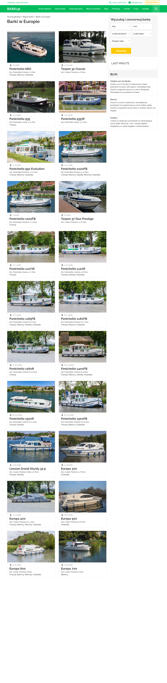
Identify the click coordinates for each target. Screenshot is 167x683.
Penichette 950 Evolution (26, 169)
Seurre (113, 99)
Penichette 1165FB (22, 318)
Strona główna (45, 9)
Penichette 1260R (21, 368)
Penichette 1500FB (74, 418)
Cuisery (113, 118)
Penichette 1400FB (74, 368)
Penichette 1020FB (74, 169)
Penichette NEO (20, 69)
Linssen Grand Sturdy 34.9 (27, 468)
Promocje (116, 9)
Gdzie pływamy (76, 9)
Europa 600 (17, 568)
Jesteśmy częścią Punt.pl (17, 2)
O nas (136, 9)
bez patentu (152, 2)
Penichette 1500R (21, 418)
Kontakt (145, 9)
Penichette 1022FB (22, 219)
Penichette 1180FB (74, 318)
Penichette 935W (73, 119)
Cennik (127, 9)
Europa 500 (69, 518)
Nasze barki (60, 9)
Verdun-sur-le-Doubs (120, 81)
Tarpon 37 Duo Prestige (77, 219)
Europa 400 (17, 518)
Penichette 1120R (73, 269)
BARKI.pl (13, 9)
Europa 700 (69, 568)
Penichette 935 (19, 119)
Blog (106, 9)
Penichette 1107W (22, 269)
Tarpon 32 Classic (73, 69)
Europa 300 (69, 468)
